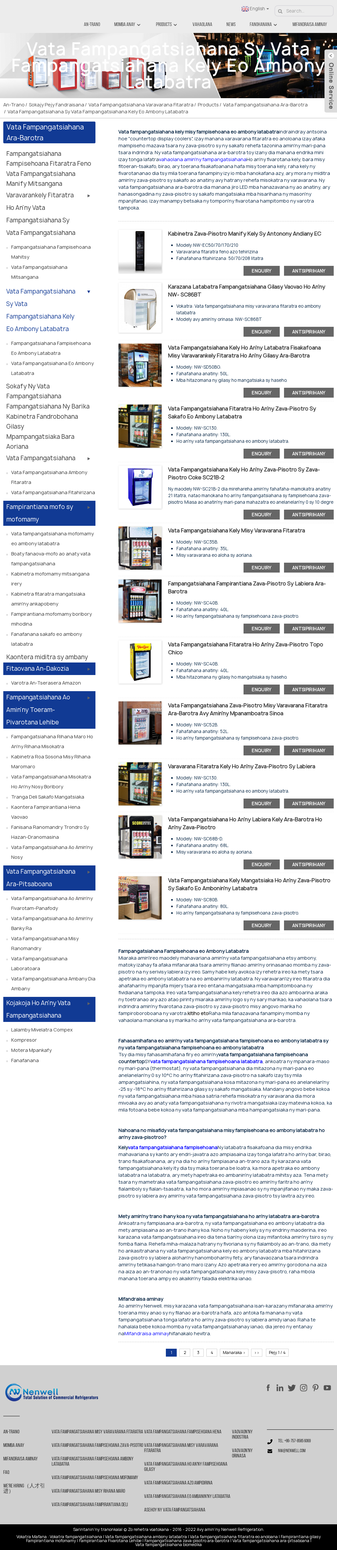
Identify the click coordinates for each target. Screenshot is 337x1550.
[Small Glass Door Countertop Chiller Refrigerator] (140, 547)
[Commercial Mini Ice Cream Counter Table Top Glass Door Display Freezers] (140, 364)
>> (256, 1352)
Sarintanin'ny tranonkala (97, 1530)
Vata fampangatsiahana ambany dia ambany (53, 983)
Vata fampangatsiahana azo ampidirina (178, 1483)
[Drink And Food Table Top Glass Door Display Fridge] (140, 425)
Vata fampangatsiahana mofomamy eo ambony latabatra (52, 538)
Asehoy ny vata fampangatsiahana (174, 1510)
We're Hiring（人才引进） (24, 1488)
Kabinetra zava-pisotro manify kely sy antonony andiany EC (244, 233)
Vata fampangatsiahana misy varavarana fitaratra (97, 1432)
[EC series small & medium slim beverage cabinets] (140, 250)
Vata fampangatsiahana (40, 458)
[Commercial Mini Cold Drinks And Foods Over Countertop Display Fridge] (140, 897)
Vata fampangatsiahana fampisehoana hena (182, 1432)
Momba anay (124, 24)
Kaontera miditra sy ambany (47, 657)
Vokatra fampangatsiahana (76, 1537)
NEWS (231, 24)
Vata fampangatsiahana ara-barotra (265, 104)
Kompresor (24, 1040)
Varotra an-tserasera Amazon (46, 683)
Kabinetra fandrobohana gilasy (42, 421)
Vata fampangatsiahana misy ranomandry (45, 943)
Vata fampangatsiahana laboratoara (39, 963)
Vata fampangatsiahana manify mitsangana (40, 179)
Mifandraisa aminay (310, 24)
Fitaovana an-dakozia (37, 668)
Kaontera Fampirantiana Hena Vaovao (45, 812)
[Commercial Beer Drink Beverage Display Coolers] (140, 600)
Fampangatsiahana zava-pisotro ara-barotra (186, 1541)
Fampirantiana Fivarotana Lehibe (110, 1541)
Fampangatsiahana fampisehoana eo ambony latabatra (51, 348)
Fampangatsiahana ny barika (48, 406)
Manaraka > (234, 1352)
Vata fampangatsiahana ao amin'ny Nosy (52, 852)
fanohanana (261, 24)
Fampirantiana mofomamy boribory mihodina (51, 619)
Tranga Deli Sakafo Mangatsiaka (47, 797)
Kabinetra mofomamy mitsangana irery (50, 579)
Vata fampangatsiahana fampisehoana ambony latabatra (93, 1461)
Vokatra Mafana (31, 1537)
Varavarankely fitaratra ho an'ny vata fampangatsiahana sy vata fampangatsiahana (40, 214)
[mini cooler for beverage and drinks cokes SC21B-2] (140, 486)
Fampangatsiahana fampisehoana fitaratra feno (48, 159)
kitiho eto (198, 1013)
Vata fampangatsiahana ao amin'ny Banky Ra (52, 923)
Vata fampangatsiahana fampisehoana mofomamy (95, 1477)
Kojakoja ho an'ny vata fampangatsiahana (38, 1009)
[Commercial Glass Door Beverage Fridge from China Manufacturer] (140, 722)
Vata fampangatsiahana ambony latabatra (146, 1537)
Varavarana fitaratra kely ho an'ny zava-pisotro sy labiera (241, 766)
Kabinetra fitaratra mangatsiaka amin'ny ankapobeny (48, 599)
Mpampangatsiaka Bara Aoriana (40, 442)
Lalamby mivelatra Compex (42, 1030)
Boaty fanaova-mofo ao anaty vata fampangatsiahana (51, 558)
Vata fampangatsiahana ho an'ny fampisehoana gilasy (185, 1467)
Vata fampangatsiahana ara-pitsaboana (40, 877)
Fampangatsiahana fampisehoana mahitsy (51, 252)
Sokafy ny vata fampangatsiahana (33, 391)
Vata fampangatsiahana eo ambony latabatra (52, 368)
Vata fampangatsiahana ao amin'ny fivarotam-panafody (52, 903)
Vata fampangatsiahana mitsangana (39, 272)
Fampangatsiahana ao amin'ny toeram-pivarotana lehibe (38, 709)
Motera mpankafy (31, 1050)
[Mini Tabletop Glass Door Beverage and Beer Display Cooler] (140, 783)
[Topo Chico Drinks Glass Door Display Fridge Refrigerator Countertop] (140, 661)
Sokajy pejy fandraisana (56, 104)
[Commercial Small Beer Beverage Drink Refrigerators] (140, 836)
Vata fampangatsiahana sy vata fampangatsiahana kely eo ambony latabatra (98, 111)
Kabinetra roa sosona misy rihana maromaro (51, 761)
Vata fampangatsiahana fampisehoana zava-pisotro (97, 1445)
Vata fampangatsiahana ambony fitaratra (49, 477)
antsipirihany (308, 271)
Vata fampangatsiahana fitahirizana (53, 492)
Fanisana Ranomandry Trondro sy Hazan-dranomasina (50, 832)
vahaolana (202, 24)
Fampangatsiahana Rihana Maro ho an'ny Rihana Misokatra (52, 741)
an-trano (92, 24)
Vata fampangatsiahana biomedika (168, 1545)
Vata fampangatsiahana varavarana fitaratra (141, 104)
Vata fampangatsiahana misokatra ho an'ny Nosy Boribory (51, 782)
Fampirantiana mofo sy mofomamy (39, 513)
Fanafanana (25, 1060)
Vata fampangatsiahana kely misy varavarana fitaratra (236, 530)
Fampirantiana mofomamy (51, 1541)
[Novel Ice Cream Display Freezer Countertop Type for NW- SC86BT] (140, 307)
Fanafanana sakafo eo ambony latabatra (46, 639)
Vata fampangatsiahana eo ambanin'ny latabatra (187, 1496)
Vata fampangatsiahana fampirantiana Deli (90, 1505)
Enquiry (262, 271)
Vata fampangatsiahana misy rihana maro (88, 1491)
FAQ (6, 1472)
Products (164, 24)
